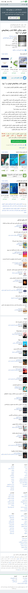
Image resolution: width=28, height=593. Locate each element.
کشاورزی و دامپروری (10, 486)
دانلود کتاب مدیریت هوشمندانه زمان (23, 195)
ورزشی (25, 530)
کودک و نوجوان (24, 526)
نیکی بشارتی (19, 225)
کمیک (26, 475)
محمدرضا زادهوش (18, 386)
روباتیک (12, 505)
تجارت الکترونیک (24, 502)
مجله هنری (12, 531)
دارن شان (19, 271)
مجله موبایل (12, 517)
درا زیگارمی (7, 168)
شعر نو (25, 472)
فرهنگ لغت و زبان (23, 482)
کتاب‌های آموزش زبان (18, 398)
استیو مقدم (25, 197)
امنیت (26, 498)
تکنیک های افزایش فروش (10, 204)
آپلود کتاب (23, 4)
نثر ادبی (25, 477)
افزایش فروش (19, 204)
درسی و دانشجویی (10, 484)
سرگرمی (25, 522)
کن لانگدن (25, 168)
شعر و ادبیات (24, 538)
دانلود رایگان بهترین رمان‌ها (17, 273)
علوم (13, 465)
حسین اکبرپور (6, 71)
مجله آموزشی (11, 526)
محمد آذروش (18, 397)
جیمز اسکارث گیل (18, 333)
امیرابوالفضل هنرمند (17, 453)
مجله (13, 513)
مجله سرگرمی (11, 521)
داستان (25, 466)
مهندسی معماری (11, 498)
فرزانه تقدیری (18, 360)
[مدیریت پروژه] (23, 160)
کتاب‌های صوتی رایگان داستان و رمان (15, 235)
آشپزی (25, 517)
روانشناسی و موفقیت (23, 542)
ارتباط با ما (25, 578)
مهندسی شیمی (11, 503)
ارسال (19, 569)
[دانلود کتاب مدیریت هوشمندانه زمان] (23, 188)
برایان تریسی (15, 71)
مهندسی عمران (11, 496)
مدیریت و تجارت (24, 545)
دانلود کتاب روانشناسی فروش (14, 69)
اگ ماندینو (16, 168)
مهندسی (12, 493)
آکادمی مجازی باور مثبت (16, 262)
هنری (26, 531)
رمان (26, 468)
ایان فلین (19, 243)
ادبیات (25, 465)
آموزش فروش (23, 210)
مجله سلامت (11, 530)
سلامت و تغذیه (24, 524)
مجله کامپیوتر (11, 515)
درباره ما (25, 580)
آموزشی (25, 549)
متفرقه (25, 533)
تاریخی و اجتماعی (23, 543)
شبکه (26, 505)
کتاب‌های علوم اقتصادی (8, 38)
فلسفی (12, 481)
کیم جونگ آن (18, 426)
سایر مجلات (12, 533)
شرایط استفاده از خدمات (22, 583)
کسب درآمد (12, 206)
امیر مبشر (19, 435)
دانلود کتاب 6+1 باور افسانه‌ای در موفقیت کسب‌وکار (23, 69)
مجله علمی (12, 528)
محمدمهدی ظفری (18, 252)
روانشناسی (12, 475)
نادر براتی (19, 324)
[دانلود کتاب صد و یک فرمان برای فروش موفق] (5, 62)
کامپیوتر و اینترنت (23, 510)
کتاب (10, 562)
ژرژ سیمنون (19, 351)
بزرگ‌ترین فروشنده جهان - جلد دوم (14, 167)
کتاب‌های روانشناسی (18, 226)
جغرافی (12, 474)
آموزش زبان (25, 484)
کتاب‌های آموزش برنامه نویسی (16, 290)
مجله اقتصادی (11, 522)
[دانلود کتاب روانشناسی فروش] (14, 62)
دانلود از (24, 170)
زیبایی (26, 521)
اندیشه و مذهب (11, 468)
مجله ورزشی (11, 524)
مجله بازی (12, 519)
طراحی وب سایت (24, 507)
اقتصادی (12, 466)
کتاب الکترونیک (13, 578)
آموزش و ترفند (24, 496)
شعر (26, 470)
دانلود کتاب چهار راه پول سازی (14, 195)
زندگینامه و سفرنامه (23, 479)
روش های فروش (5, 206)
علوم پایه (12, 488)
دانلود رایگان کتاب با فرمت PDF (18, 145)
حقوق (13, 482)
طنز (26, 474)
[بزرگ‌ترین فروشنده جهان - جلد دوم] (14, 160)
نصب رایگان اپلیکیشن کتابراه (18, 141)
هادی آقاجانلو (24, 71)
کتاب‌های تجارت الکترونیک (17, 253)
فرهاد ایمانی (19, 289)
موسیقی (25, 528)
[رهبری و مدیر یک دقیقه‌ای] (5, 160)
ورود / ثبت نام (3, 4)
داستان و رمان (24, 540)
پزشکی (13, 470)
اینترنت (25, 494)
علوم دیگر (12, 489)
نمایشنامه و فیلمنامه (23, 481)
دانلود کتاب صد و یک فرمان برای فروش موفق (5, 69)
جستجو (8, 1)
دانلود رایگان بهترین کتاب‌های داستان (15, 325)
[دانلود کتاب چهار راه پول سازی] (14, 188)
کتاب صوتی (24, 536)
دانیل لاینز (19, 234)
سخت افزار (25, 503)
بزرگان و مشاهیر (24, 515)
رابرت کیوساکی (15, 197)
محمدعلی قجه (18, 444)
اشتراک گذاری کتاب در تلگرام (18, 50)
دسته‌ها (2, 1)
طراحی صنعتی (11, 494)
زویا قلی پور (19, 377)
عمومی (25, 513)
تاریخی (12, 472)
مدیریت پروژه (24, 167)
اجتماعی (12, 477)
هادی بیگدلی (18, 342)
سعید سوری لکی (18, 280)
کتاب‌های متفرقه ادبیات (17, 418)
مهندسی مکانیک (11, 502)
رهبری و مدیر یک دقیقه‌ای (5, 167)
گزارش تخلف (22, 147)
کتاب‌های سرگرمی (4, 454)
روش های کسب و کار (19, 206)
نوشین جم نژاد (18, 368)
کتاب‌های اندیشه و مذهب (17, 281)
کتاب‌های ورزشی (19, 436)
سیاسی (12, 479)
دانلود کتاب (23, 73)
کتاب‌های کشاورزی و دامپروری (16, 298)
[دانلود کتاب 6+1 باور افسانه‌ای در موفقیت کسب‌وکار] (23, 62)
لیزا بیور (19, 308)
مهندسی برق (11, 500)
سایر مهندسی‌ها (11, 507)
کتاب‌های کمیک (19, 244)
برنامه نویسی (24, 500)
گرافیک (25, 509)
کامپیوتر (25, 493)
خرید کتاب (15, 581)
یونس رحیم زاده (12, 36)
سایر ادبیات (25, 486)
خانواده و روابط (24, 519)
